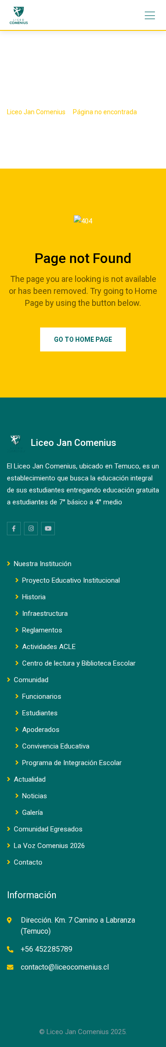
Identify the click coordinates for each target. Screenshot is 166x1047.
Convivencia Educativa (55, 746)
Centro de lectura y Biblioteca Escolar (79, 663)
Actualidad (30, 779)
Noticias (34, 796)
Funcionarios (41, 696)
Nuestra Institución (42, 564)
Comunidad (31, 680)
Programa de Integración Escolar (72, 763)
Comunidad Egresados (48, 829)
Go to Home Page (83, 339)
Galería (32, 812)
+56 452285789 (46, 949)
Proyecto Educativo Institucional (71, 580)
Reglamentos (42, 630)
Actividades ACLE (49, 647)
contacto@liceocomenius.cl (65, 967)
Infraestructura (45, 613)
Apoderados (40, 729)
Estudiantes (40, 713)
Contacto (28, 862)
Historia (34, 597)
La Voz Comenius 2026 (49, 846)
